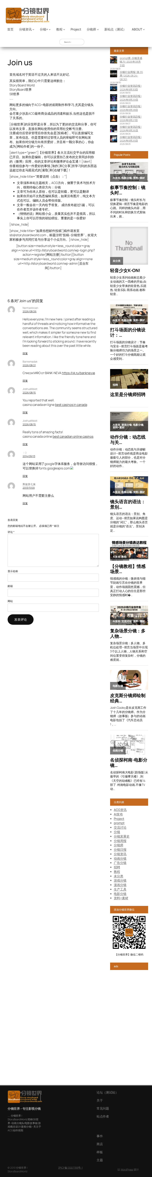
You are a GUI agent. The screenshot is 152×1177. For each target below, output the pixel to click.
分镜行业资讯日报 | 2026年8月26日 (130, 128)
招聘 (117, 867)
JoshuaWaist (30, 389)
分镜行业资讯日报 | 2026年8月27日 (130, 118)
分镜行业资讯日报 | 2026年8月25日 (130, 139)
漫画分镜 (120, 885)
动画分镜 (120, 858)
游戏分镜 (120, 880)
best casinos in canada (71, 404)
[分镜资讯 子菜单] (33, 29)
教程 (117, 871)
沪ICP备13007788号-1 (70, 1167)
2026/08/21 (29, 365)
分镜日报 (120, 849)
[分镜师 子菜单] (98, 29)
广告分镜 (120, 863)
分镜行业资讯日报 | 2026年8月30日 (130, 87)
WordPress (127, 1169)
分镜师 (118, 845)
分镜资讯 (120, 854)
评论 (11, 532)
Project (119, 819)
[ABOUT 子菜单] (144, 29)
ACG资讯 (120, 810)
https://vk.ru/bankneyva (78, 373)
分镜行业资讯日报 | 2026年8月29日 (130, 97)
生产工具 (120, 889)
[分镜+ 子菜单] (50, 29)
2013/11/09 (29, 487)
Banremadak (30, 361)
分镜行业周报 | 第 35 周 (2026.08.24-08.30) (131, 75)
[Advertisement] (129, 1029)
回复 (25, 353)
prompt (119, 823)
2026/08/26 (30, 311)
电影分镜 (120, 894)
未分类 (118, 876)
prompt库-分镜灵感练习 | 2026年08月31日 (131, 61)
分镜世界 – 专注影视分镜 (24, 1108)
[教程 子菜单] (64, 29)
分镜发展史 (122, 836)
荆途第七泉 (29, 484)
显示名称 (13, 571)
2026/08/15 (29, 392)
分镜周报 (120, 841)
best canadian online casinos (73, 436)
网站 (10, 601)
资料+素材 (121, 898)
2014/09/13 (29, 456)
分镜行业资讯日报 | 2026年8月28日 (130, 108)
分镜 (117, 832)
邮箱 (10, 586)
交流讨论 (120, 827)
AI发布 (118, 814)
